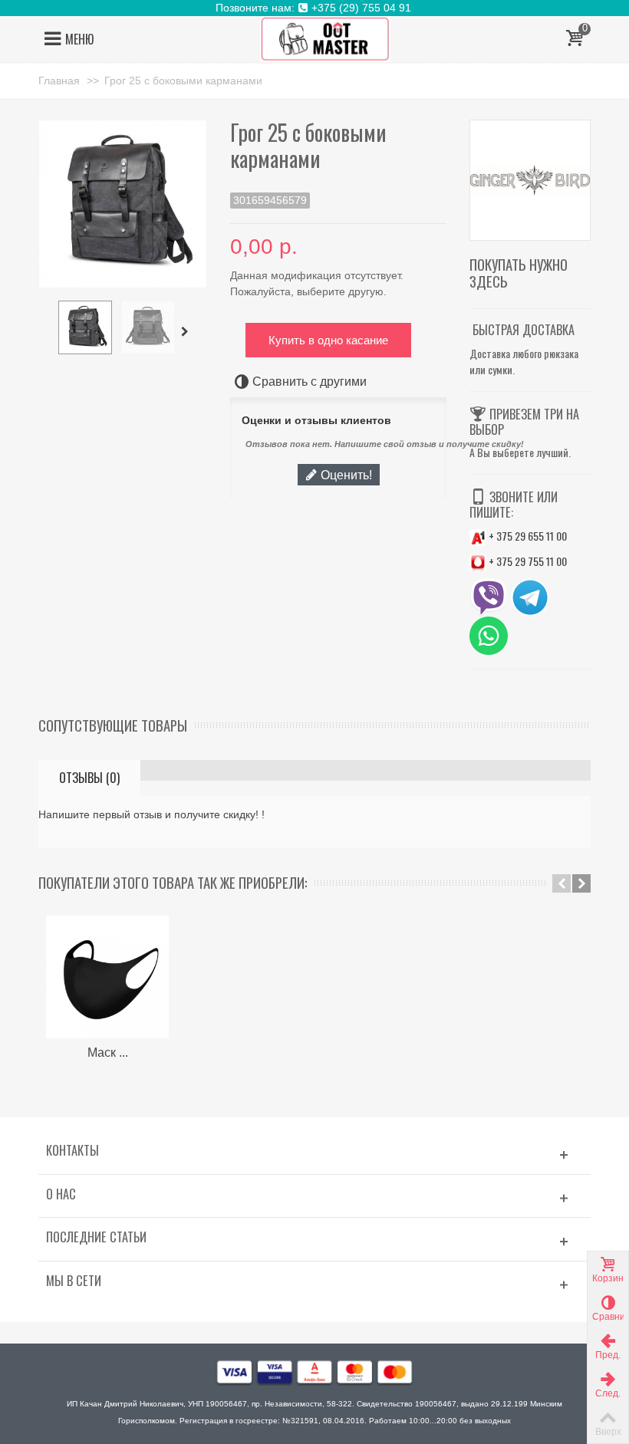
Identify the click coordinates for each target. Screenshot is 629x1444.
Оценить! (345, 475)
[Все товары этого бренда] (530, 180)
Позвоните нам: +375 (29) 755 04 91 (315, 8)
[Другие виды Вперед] (187, 332)
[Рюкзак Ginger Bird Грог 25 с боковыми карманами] (85, 327)
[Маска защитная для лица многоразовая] (107, 977)
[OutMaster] (325, 38)
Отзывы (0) (89, 777)
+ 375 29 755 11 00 (526, 561)
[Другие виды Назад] (46, 332)
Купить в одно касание (328, 340)
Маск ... (107, 1052)
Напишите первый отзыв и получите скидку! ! (151, 814)
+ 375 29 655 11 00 (526, 536)
